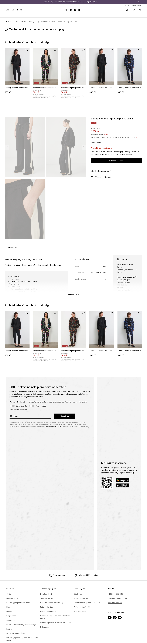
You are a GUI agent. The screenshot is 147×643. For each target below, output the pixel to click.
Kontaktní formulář (115, 603)
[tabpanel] (73, 273)
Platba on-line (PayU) (82, 607)
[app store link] (122, 485)
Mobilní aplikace (12, 598)
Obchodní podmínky (48, 611)
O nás (8, 594)
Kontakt (9, 611)
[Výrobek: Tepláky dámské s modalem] (17, 66)
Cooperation (11, 620)
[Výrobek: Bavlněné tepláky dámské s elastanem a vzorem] (45, 66)
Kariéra (9, 629)
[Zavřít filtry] (139, 2)
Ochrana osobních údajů (15, 633)
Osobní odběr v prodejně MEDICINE (87, 603)
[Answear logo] (73, 9)
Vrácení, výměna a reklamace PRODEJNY (55, 623)
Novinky (9, 15)
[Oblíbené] (133, 9)
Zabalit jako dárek (47, 607)
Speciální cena (40, 15)
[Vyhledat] (120, 9)
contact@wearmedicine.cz (118, 598)
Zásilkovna (78, 594)
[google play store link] (122, 480)
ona (7, 10)
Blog (8, 607)
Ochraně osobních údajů (53, 427)
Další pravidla (45, 627)
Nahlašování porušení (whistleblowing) (21, 625)
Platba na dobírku (81, 611)
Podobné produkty (116, 161)
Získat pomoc (59, 575)
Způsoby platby (46, 598)
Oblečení (17, 15)
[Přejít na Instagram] (115, 618)
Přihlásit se (64, 416)
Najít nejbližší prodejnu (88, 575)
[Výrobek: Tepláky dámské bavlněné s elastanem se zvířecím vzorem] (129, 66)
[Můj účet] (126, 9)
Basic (50, 15)
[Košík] (139, 9)
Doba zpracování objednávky (51, 603)
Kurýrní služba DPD (81, 598)
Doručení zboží (46, 594)
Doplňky (30, 15)
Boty (24, 15)
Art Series (57, 15)
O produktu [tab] (12, 247)
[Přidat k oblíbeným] (27, 50)
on (13, 10)
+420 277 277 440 (115, 594)
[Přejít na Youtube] (120, 618)
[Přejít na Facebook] (110, 618)
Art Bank (65, 15)
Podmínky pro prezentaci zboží (18, 603)
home (19, 10)
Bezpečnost (11, 616)
